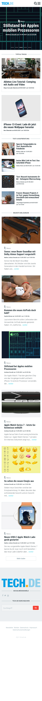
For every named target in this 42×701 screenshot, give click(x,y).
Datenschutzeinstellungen (21, 630)
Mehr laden (21, 558)
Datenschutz (24, 627)
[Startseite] (7, 3)
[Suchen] (35, 3)
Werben (16, 627)
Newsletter (9, 627)
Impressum (33, 627)
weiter (16, 269)
